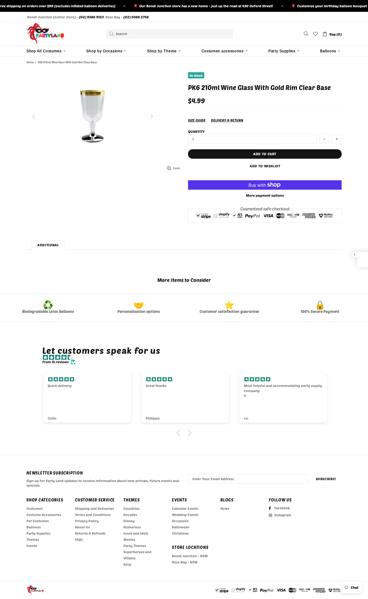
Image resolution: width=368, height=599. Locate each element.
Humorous (132, 527)
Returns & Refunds (90, 533)
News (224, 508)
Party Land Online (45, 34)
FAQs (79, 539)
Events (31, 545)
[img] (186, 357)
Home (30, 62)
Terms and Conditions (93, 515)
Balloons (33, 527)
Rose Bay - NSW (184, 562)
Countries (131, 508)
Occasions (180, 521)
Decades (130, 515)
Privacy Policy (87, 521)
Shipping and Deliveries (94, 508)
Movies (129, 539)
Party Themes (134, 545)
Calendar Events (185, 508)
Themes (32, 539)
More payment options (265, 195)
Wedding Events (185, 515)
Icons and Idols (135, 533)
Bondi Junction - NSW (190, 556)
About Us (82, 527)
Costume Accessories (43, 515)
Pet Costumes (37, 521)
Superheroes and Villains (137, 555)
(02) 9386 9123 (91, 17)
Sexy (127, 564)
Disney (129, 521)
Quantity (196, 131)
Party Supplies (38, 533)
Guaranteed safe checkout (265, 208)
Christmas (180, 533)
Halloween (180, 527)
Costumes (34, 508)
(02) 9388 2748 (136, 17)
